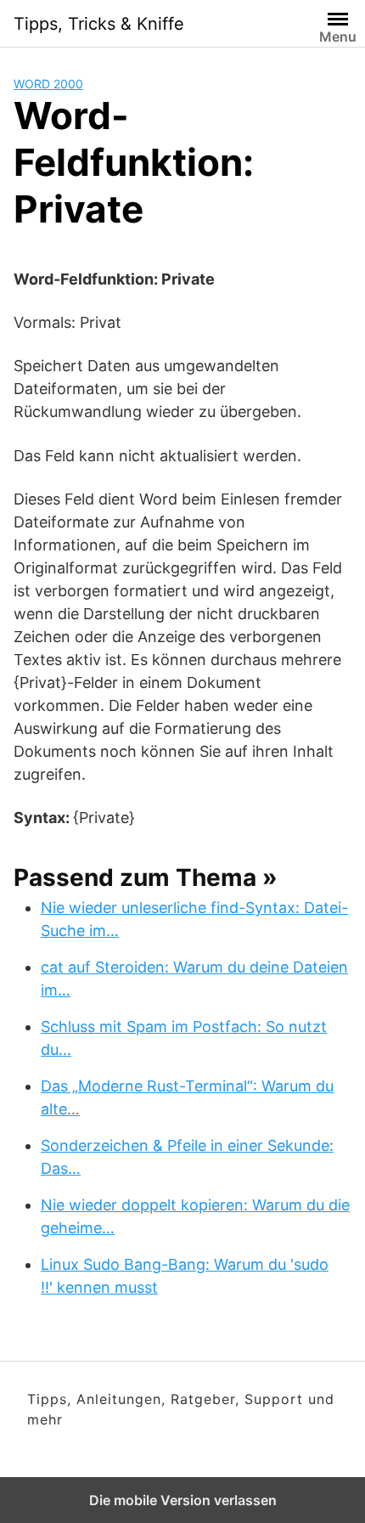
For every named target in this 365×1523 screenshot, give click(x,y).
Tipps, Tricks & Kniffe (99, 23)
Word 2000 (48, 83)
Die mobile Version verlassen (183, 1500)
